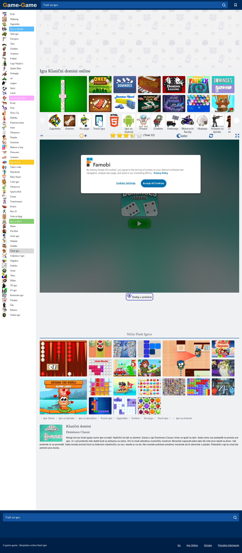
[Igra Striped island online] (149, 367)
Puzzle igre (106, 418)
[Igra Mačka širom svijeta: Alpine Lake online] (63, 396)
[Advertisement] (89, 38)
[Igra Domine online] (223, 84)
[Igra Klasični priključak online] (149, 405)
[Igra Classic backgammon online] (63, 358)
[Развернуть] (237, 135)
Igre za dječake (66, 418)
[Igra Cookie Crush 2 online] (149, 386)
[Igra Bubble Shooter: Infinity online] (223, 103)
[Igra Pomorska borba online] (124, 405)
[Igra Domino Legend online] (174, 84)
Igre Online (49, 418)
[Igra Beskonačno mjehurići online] (198, 103)
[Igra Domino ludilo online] (198, 84)
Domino (135, 418)
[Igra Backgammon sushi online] (100, 348)
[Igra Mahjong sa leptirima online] (174, 386)
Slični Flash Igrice (139, 334)
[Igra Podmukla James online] (186, 358)
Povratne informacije (228, 545)
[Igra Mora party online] (124, 386)
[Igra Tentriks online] (100, 405)
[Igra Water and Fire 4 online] (223, 386)
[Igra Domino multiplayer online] (149, 84)
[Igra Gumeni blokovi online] (198, 386)
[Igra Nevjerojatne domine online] (100, 103)
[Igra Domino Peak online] (149, 103)
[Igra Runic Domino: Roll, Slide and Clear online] (174, 103)
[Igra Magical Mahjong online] (223, 367)
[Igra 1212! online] (149, 348)
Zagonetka (121, 418)
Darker (183, 135)
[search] (224, 5)
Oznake (208, 545)
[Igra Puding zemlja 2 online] (100, 386)
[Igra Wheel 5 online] (124, 367)
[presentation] (42, 120)
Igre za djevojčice (87, 418)
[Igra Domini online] (124, 84)
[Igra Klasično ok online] (100, 84)
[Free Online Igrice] (20, 5)
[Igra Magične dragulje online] (223, 348)
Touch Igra (162, 418)
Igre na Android (183, 418)
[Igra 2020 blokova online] (100, 367)
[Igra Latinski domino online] (63, 94)
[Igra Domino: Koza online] (124, 103)
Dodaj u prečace (141, 296)
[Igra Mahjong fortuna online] (124, 348)
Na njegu (148, 418)
